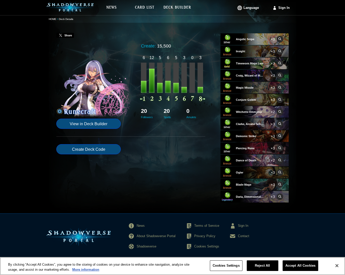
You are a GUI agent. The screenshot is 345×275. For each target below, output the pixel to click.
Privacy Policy (204, 236)
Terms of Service (206, 226)
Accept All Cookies (300, 265)
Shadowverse (146, 246)
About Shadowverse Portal (156, 236)
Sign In (284, 8)
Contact (243, 236)
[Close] (336, 265)
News (141, 226)
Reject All (262, 265)
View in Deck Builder (88, 124)
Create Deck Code (88, 149)
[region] (172, 266)
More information (85, 269)
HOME (52, 19)
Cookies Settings (226, 265)
